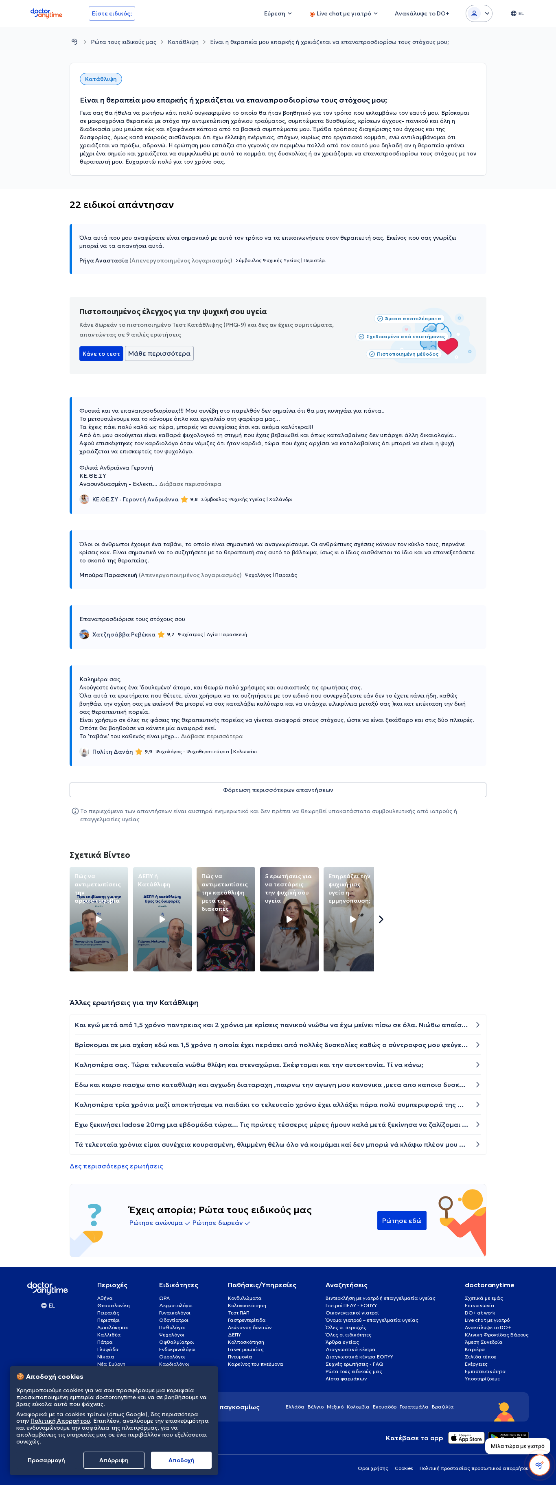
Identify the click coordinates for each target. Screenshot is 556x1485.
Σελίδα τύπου (481, 1357)
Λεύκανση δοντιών (249, 1327)
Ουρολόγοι (172, 1357)
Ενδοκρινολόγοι (177, 1349)
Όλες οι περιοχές (346, 1327)
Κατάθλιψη (183, 42)
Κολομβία (358, 1407)
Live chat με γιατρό (487, 1320)
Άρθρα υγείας (342, 1342)
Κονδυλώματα (245, 1298)
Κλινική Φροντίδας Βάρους (497, 1335)
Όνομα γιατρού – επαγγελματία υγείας (372, 1320)
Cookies (404, 1468)
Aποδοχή (182, 1460)
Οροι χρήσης (373, 1468)
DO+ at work (480, 1313)
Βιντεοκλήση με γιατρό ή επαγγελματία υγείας (381, 1298)
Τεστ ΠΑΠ (239, 1313)
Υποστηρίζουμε (482, 1379)
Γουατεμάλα (414, 1407)
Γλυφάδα (108, 1349)
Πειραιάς (108, 1313)
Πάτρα (105, 1342)
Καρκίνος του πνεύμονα (255, 1364)
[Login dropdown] (479, 13)
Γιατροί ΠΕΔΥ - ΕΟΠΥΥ (351, 1305)
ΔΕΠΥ (234, 1335)
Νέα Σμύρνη (111, 1364)
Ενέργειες (476, 1364)
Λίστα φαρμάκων (346, 1379)
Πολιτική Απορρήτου (60, 1421)
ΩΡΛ (164, 1298)
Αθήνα (105, 1298)
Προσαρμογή (46, 1460)
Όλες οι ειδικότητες (349, 1335)
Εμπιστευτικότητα (485, 1371)
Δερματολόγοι (176, 1305)
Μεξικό (335, 1407)
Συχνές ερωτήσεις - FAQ (354, 1364)
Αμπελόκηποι (112, 1327)
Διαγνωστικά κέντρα (351, 1349)
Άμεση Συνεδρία (484, 1342)
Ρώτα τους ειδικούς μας (123, 42)
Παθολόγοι (172, 1327)
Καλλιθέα (109, 1335)
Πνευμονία (240, 1357)
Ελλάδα (295, 1407)
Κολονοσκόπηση (247, 1305)
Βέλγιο (316, 1407)
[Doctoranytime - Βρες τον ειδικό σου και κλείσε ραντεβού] (74, 41)
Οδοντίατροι (173, 1320)
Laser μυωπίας (246, 1349)
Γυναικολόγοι (174, 1313)
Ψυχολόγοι (171, 1335)
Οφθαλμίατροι (176, 1342)
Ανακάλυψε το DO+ (488, 1327)
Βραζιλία (443, 1407)
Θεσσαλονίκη (113, 1305)
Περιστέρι (108, 1320)
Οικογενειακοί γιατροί (352, 1313)
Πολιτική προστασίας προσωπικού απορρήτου (474, 1468)
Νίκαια (105, 1357)
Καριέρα (475, 1349)
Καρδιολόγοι (174, 1364)
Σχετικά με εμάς (484, 1298)
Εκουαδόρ (384, 1407)
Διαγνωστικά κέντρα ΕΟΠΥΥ (359, 1357)
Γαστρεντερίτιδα (247, 1320)
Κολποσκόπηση (246, 1342)
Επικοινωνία (480, 1305)
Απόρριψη (114, 1460)
